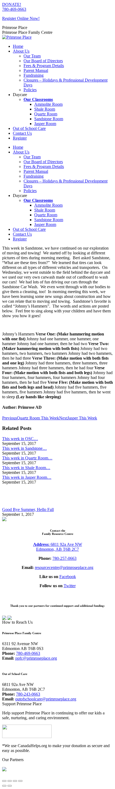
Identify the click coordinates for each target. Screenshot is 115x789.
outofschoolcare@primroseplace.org (45, 699)
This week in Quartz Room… (27, 458)
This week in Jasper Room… (26, 477)
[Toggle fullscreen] (15, 781)
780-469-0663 (14, 9)
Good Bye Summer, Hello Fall (28, 509)
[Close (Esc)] (4, 781)
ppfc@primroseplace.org (36, 658)
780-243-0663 (28, 694)
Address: (42, 544)
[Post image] (17, 504)
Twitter (70, 585)
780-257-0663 (64, 558)
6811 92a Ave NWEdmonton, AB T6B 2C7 (59, 546)
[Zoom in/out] (20, 781)
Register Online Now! (21, 18)
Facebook (67, 576)
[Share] (9, 781)
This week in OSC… (20, 438)
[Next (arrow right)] (9, 786)
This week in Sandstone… (24, 448)
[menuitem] (18, 46)
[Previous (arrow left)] (4, 786)
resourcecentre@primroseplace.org (64, 567)
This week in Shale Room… (26, 467)
